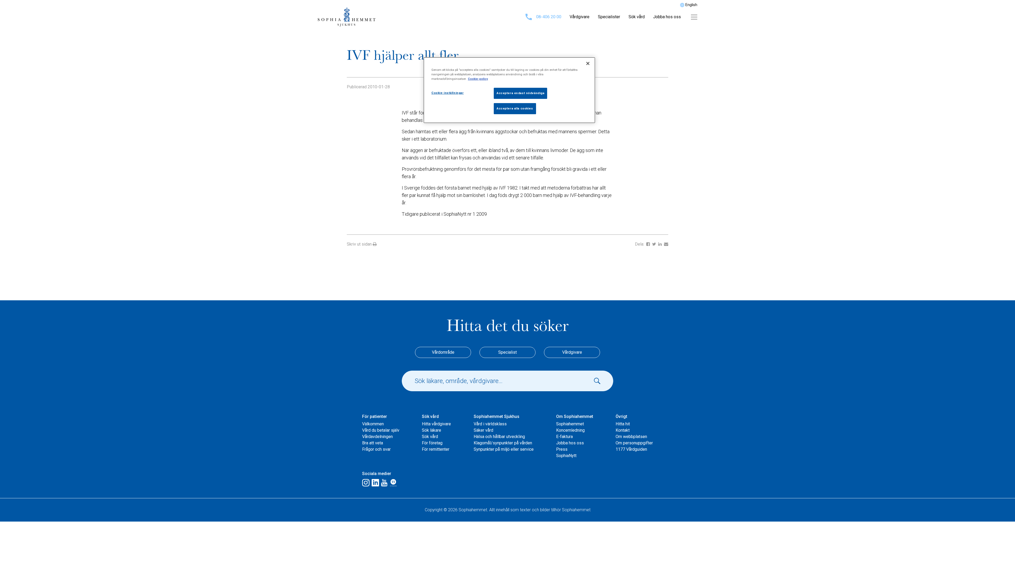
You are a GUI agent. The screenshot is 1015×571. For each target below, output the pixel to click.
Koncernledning (570, 430)
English (691, 5)
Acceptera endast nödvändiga (520, 93)
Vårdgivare (579, 16)
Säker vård (483, 430)
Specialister (609, 16)
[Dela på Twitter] (654, 244)
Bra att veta (372, 442)
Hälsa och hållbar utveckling (499, 436)
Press (562, 449)
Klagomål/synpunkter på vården (503, 442)
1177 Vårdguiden (631, 449)
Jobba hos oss (667, 16)
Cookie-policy (478, 79)
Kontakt (623, 430)
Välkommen (373, 423)
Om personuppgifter (634, 442)
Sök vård (637, 16)
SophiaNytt (566, 455)
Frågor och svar (376, 449)
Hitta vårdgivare (436, 423)
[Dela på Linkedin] (660, 244)
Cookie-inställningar (447, 93)
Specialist (507, 352)
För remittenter (435, 449)
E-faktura (564, 436)
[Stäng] (588, 63)
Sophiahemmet (570, 423)
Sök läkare (431, 430)
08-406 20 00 (548, 16)
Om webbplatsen (631, 436)
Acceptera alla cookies (515, 108)
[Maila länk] (666, 244)
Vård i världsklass (490, 423)
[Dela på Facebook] (648, 244)
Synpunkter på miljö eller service (504, 449)
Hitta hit (623, 423)
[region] (509, 90)
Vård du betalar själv (380, 430)
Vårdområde (443, 352)
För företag (432, 442)
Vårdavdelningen (377, 436)
